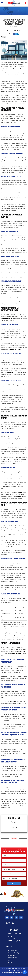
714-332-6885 (11, 938)
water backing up (16, 653)
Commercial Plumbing (13, 950)
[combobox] (14, 869)
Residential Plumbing (13, 953)
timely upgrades (22, 492)
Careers (10, 962)
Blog (4, 37)
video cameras (13, 532)
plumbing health (10, 372)
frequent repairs (7, 318)
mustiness (9, 273)
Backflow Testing (12, 957)
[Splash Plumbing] (14, 3)
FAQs (9, 960)
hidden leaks (8, 275)
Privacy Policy (16, 970)
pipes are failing (17, 193)
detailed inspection (12, 526)
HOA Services (11, 955)
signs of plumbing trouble (20, 62)
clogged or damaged (13, 135)
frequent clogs (16, 701)
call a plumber (22, 197)
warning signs (21, 87)
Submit (14, 883)
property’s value (5, 474)
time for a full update (15, 349)
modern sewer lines (19, 496)
